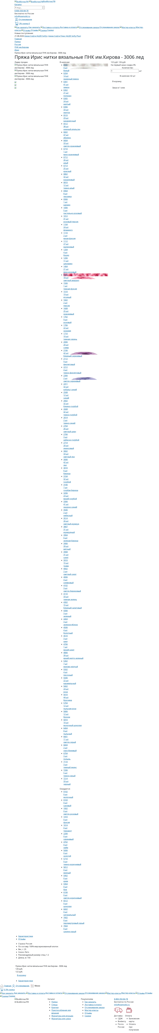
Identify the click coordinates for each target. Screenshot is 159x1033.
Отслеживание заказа (95, 1007)
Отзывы (88, 1013)
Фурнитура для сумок (61, 1018)
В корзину (116, 81)
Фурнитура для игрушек (62, 1016)
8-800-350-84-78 (21, 10)
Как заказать (90, 1002)
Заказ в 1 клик (118, 87)
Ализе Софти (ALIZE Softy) (35, 36)
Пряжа (54, 1002)
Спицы (54, 1004)
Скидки (88, 1016)
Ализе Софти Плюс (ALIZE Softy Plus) (64, 36)
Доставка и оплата (93, 1004)
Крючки (55, 1007)
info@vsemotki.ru (22, 16)
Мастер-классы (91, 1010)
